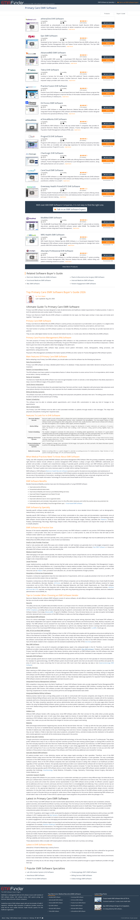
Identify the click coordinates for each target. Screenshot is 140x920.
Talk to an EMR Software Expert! (71, 209)
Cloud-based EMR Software (74, 503)
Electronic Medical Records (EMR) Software (41, 277)
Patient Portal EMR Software (37, 879)
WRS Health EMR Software (52, 234)
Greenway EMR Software (77, 897)
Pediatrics (104, 519)
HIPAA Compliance (32, 610)
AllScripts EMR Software (77, 908)
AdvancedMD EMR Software (53, 52)
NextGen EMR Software (77, 905)
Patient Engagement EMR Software (83, 284)
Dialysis (40, 570)
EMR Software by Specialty (106, 2)
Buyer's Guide (121, 13)
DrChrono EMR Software (52, 103)
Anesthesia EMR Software (35, 875)
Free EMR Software (99, 547)
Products (107, 13)
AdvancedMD (49, 612)
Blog (7, 918)
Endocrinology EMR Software (81, 879)
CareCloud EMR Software (52, 170)
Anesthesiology (48, 770)
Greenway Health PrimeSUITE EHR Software (60, 186)
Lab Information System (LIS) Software (40, 872)
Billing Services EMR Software (81, 875)
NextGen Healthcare (49, 824)
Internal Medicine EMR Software (82, 280)
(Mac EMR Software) (88, 649)
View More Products (70, 267)
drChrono (57, 583)
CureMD (93, 628)
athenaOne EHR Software (52, 18)
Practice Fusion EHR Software (54, 86)
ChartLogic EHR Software (52, 153)
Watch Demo (108, 23)
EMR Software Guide (15, 918)
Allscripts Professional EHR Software (57, 250)
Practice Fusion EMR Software (78, 903)
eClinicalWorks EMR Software (78, 911)
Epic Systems (54, 815)
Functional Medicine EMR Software (39, 280)
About (3, 918)
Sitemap (32, 918)
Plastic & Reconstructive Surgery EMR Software (87, 277)
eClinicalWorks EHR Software (54, 119)
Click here (88, 642)
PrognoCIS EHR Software (52, 136)
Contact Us (25, 918)
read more (72, 29)
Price (108, 26)
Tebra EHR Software (50, 69)
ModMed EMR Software (51, 217)
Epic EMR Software (49, 35)
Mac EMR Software (33, 284)
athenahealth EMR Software (56, 900)
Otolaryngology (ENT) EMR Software (84, 872)
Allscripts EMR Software (54, 908)
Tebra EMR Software (54, 911)
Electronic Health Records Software (56, 471)
